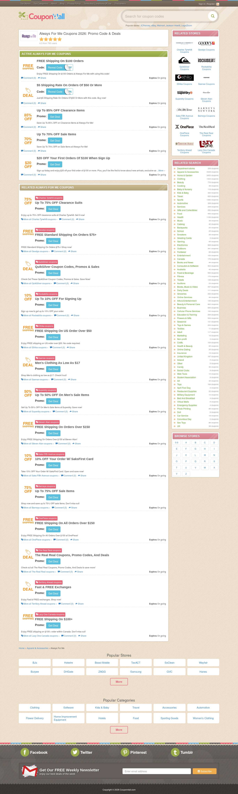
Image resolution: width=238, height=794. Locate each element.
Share (43, 77)
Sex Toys (181, 422)
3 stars (50, 39)
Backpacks (182, 227)
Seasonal (181, 321)
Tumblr (187, 752)
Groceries (181, 293)
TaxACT (135, 662)
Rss (217, 4)
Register (211, 4)
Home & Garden (185, 175)
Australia (181, 269)
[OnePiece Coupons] (184, 126)
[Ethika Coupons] (184, 77)
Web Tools (182, 373)
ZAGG (102, 671)
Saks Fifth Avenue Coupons (184, 116)
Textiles (180, 328)
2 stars (46, 39)
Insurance (182, 352)
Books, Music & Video (187, 286)
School (180, 230)
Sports (180, 199)
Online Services (184, 297)
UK (178, 426)
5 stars (59, 39)
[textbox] (156, 771)
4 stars (55, 39)
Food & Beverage (185, 272)
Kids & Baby (183, 192)
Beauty (180, 182)
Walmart (161, 25)
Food (179, 213)
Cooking (181, 185)
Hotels (102, 718)
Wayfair (203, 662)
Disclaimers (120, 3)
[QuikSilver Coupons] (184, 60)
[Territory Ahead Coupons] (184, 143)
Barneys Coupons (206, 115)
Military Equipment (186, 394)
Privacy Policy (74, 3)
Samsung (135, 671)
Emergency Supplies (187, 405)
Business (181, 307)
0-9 (176, 442)
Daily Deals (182, 290)
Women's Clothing (203, 718)
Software (68, 707)
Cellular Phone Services (188, 311)
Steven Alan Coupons (206, 99)
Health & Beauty (185, 345)
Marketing (182, 335)
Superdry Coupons (184, 98)
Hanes (203, 671)
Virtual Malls (183, 401)
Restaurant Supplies (187, 391)
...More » (161, 170)
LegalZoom (186, 25)
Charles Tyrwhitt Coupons (184, 50)
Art (178, 380)
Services (181, 206)
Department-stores (186, 168)
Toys (179, 384)
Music (180, 220)
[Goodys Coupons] (206, 43)
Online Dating (183, 349)
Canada (181, 258)
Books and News (185, 262)
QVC (169, 671)
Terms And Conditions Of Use (98, 3)
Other (179, 363)
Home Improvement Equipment (65, 718)
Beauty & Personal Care (188, 304)
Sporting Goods (169, 718)
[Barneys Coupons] (206, 109)
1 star (41, 39)
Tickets (180, 279)
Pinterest (138, 752)
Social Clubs (183, 370)
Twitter (86, 752)
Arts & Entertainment (187, 300)
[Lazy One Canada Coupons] (206, 143)
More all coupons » (40, 219)
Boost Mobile (102, 662)
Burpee (35, 671)
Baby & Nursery (184, 189)
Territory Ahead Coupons (184, 151)
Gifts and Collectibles (187, 210)
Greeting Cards (184, 237)
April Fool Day (184, 387)
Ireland (180, 359)
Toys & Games (184, 325)
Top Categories (41, 3)
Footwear (181, 251)
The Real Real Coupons (206, 134)
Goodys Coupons (206, 49)
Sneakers (181, 234)
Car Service (182, 415)
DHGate (68, 671)
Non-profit (182, 338)
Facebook (39, 752)
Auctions (181, 283)
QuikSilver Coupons (184, 67)
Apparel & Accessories (188, 171)
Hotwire (68, 662)
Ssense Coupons (206, 83)
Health (180, 217)
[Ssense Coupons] (206, 77)
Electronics (182, 244)
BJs (35, 662)
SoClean (169, 662)
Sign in (202, 4)
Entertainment (183, 255)
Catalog (181, 224)
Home (22, 648)
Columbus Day (184, 419)
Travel (180, 196)
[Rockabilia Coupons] (206, 60)
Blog (62, 3)
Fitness (180, 276)
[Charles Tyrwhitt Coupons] (184, 43)
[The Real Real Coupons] (206, 126)
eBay (153, 25)
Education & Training (187, 314)
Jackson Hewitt (173, 25)
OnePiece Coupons (184, 134)
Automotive (182, 203)
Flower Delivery (35, 718)
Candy (180, 366)
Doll (179, 412)
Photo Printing (184, 408)
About (54, 3)
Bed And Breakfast (186, 398)
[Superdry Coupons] (184, 92)
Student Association (186, 377)
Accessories (169, 707)
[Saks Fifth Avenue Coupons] (184, 109)
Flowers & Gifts (184, 318)
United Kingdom (185, 356)
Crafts (180, 342)
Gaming (181, 241)
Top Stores (25, 3)
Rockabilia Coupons (206, 67)
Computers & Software (187, 265)
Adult (179, 331)
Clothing (181, 178)
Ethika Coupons (184, 83)
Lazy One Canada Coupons (206, 151)
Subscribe (206, 771)
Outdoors (181, 248)
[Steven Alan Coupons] (206, 92)
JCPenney (145, 25)
